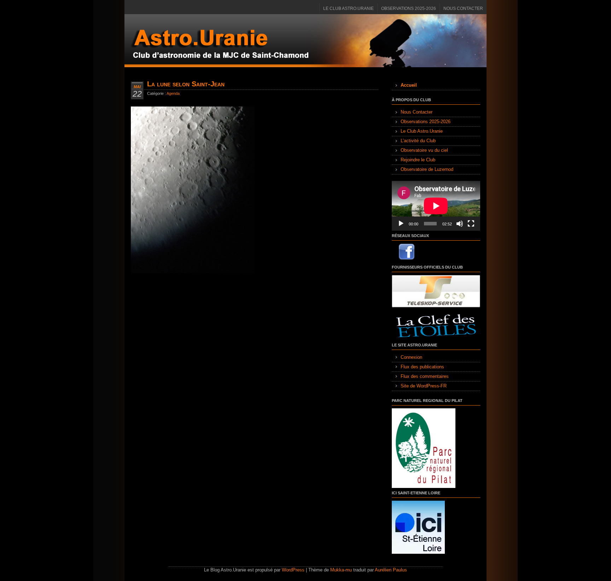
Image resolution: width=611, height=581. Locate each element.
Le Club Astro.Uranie (348, 8)
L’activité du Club (418, 140)
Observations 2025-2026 (408, 8)
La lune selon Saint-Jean (186, 84)
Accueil (409, 85)
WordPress (293, 570)
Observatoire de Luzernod (427, 169)
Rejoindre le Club (418, 159)
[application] (436, 206)
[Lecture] (401, 223)
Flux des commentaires (425, 376)
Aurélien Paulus (391, 570)
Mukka (337, 570)
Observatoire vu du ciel (424, 150)
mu (348, 570)
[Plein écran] (471, 223)
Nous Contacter (463, 8)
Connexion (411, 357)
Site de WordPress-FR (424, 386)
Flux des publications (422, 366)
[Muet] (459, 223)
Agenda (173, 93)
